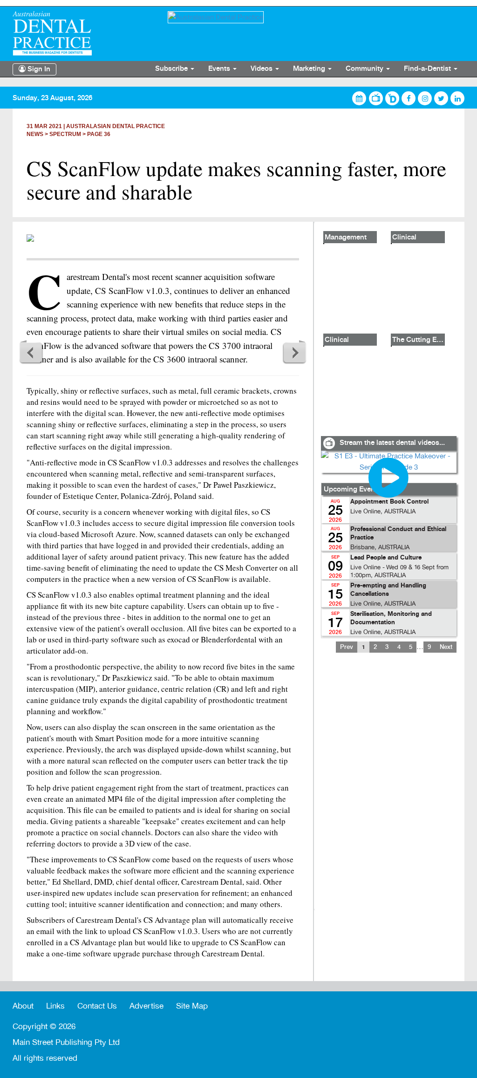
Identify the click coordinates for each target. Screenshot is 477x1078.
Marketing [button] (310, 69)
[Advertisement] (388, 787)
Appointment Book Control (389, 502)
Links (55, 1006)
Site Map (192, 1006)
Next (294, 352)
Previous (31, 352)
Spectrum (65, 134)
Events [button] (220, 69)
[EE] (83, 33)
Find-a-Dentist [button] (428, 69)
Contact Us (97, 1006)
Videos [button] (262, 69)
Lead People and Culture (386, 558)
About (23, 1006)
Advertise (146, 1006)
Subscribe (172, 69)
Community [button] (365, 69)
